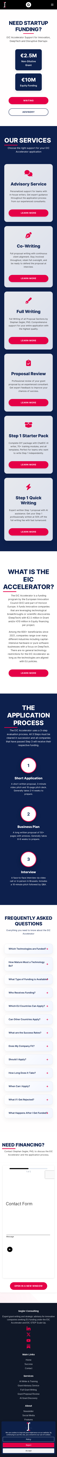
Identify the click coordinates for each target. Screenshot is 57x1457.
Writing (28, 100)
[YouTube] (28, 1340)
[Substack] (28, 1346)
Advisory (28, 112)
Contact (28, 1368)
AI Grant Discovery (28, 1398)
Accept (29, 1450)
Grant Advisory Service (28, 1385)
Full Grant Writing (28, 1390)
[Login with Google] (28, 4)
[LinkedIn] (28, 1328)
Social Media (28, 1415)
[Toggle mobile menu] (52, 4)
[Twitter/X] (28, 1334)
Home (28, 1360)
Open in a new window (28, 1286)
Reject (28, 1445)
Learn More (28, 213)
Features (28, 1420)
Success (29, 1364)
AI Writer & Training (28, 1381)
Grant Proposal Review (29, 1394)
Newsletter (28, 1411)
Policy (28, 1439)
